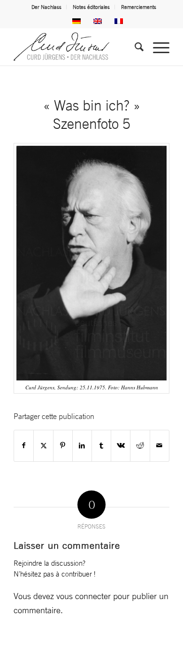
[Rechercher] (134, 46)
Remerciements (138, 7)
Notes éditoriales (91, 7)
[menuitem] (47, 7)
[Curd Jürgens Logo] (76, 46)
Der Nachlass (46, 7)
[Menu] (156, 46)
